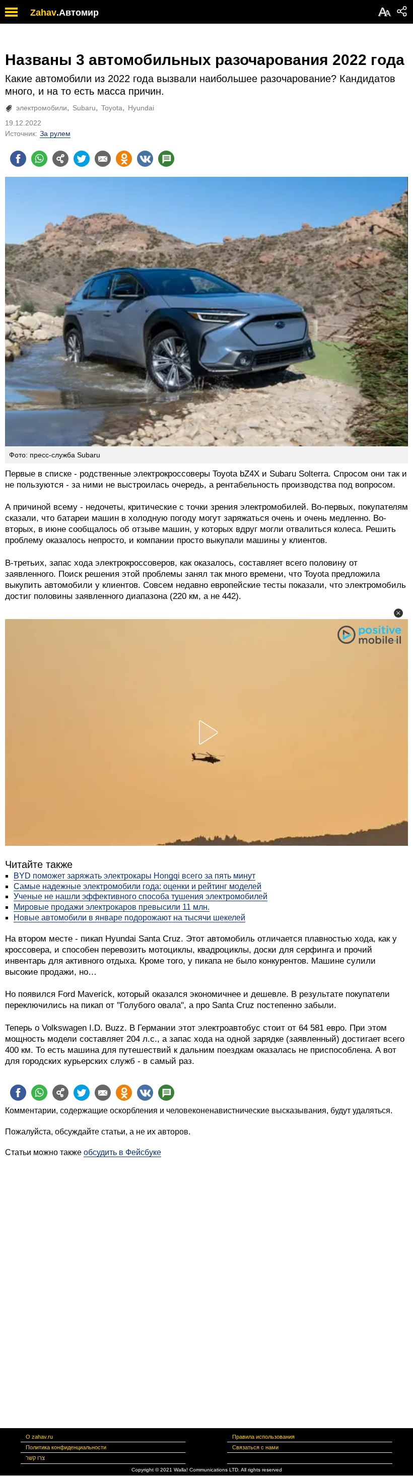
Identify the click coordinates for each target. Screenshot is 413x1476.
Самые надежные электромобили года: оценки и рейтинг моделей (137, 886)
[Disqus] (206, 1284)
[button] (398, 613)
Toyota (111, 108)
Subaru (84, 108)
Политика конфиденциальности (66, 1447)
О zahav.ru (39, 1437)
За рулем (55, 133)
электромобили (41, 108)
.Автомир (77, 13)
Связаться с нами (255, 1447)
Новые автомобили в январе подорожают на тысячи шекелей (129, 917)
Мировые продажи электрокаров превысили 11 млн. (112, 907)
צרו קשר (35, 1458)
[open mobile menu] (11, 12)
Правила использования (263, 1437)
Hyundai (141, 108)
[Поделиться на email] (103, 159)
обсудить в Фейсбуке (122, 1152)
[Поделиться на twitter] (82, 159)
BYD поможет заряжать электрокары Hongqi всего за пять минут (134, 875)
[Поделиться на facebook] (18, 159)
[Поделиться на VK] (145, 159)
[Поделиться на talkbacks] (166, 159)
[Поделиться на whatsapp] (39, 159)
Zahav (43, 13)
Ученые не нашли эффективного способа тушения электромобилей (140, 896)
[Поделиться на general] (60, 159)
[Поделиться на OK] (124, 159)
